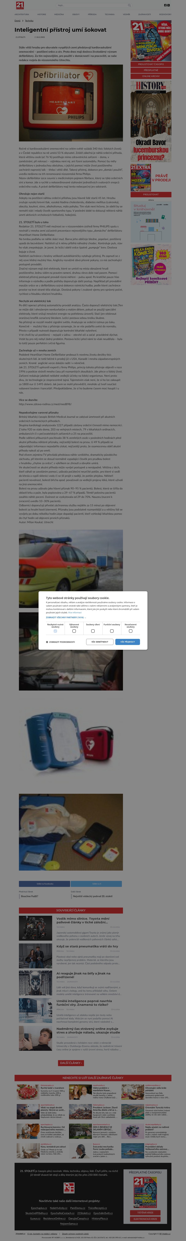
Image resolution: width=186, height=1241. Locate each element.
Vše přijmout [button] (128, 641)
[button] (93, 617)
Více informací (75, 612)
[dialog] (93, 620)
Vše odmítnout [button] (100, 641)
